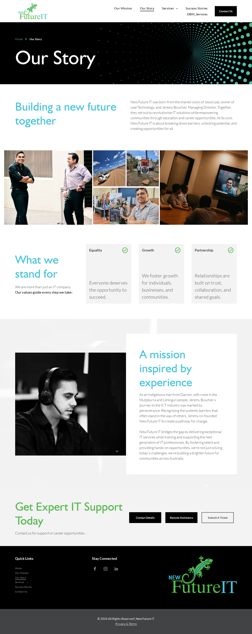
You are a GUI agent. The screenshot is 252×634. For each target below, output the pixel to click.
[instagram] (105, 569)
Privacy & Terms (126, 624)
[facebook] (95, 569)
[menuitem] (123, 8)
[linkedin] (116, 569)
